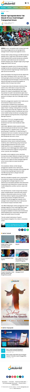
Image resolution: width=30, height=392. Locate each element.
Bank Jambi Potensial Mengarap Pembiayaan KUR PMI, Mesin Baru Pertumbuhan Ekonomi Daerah (14, 350)
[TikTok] (20, 377)
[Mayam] (22, 239)
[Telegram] (25, 230)
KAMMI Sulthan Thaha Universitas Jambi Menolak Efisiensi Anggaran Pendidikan (6, 246)
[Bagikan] (28, 23)
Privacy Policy (22, 383)
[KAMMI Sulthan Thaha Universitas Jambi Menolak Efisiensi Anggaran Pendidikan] (7, 239)
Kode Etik (11, 381)
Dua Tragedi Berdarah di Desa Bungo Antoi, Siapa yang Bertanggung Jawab (22, 260)
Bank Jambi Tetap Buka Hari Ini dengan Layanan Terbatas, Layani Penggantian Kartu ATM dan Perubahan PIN (16, 355)
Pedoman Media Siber (20, 381)
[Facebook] (19, 230)
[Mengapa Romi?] (22, 267)
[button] (28, 3)
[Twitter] (22, 230)
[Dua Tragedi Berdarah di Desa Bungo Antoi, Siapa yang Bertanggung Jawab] (22, 253)
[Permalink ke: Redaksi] (2, 23)
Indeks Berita (15, 384)
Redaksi (6, 22)
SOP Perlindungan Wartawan (10, 383)
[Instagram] (12, 377)
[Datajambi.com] (8, 3)
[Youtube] (15, 377)
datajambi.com (25, 387)
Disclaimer (4, 381)
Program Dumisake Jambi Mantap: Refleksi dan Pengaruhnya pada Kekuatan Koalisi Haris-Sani (7, 273)
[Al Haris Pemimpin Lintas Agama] (7, 253)
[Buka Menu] (26, 3)
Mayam (17, 244)
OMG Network (17, 388)
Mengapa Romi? (20, 272)
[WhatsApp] (28, 230)
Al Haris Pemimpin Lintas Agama (7, 259)
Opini (2, 13)
